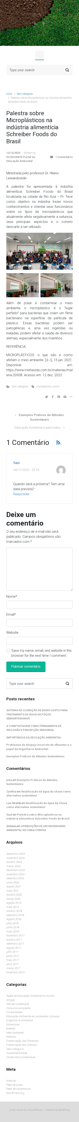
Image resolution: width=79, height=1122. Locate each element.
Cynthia (11, 791)
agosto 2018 (13, 919)
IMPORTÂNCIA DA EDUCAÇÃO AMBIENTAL (33, 737)
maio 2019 (12, 907)
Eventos (10, 1028)
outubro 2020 (14, 894)
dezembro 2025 (15, 853)
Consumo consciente (18, 1008)
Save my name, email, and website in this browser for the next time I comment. (41, 653)
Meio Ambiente (15, 1032)
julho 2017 (12, 951)
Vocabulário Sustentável (20, 1057)
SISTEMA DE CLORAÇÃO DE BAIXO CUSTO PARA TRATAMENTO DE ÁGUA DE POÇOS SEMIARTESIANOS (37, 714)
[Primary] (39, 55)
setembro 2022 (15, 878)
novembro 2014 (15, 972)
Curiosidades (14, 1012)
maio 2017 (12, 960)
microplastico (44, 386)
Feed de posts (14, 1084)
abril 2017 (12, 964)
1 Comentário (64, 157)
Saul (16, 463)
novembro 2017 (15, 935)
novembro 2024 (15, 858)
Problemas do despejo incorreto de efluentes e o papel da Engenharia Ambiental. (38, 747)
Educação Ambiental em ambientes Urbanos (33, 1016)
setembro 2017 (15, 943)
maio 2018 (12, 931)
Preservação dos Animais (21, 1044)
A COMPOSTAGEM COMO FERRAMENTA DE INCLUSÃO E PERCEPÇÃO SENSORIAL (33, 728)
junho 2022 (12, 882)
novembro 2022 (15, 874)
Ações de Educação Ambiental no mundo (30, 995)
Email (11, 615)
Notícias (11, 1036)
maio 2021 (12, 890)
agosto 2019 (13, 902)
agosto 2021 (13, 886)
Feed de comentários (18, 1088)
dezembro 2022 (15, 870)
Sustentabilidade (16, 1053)
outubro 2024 (14, 861)
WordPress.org (15, 1093)
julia (9, 780)
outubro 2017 (14, 939)
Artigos (10, 1000)
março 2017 (13, 968)
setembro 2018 (15, 915)
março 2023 (13, 866)
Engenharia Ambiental (19, 1020)
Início (9, 93)
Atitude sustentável (17, 1004)
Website (12, 633)
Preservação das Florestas (22, 1040)
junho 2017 (12, 956)
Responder (21, 494)
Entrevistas (13, 1024)
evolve (12, 1110)
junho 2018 (12, 927)
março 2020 (13, 898)
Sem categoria (25, 93)
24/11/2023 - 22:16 (26, 470)
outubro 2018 (14, 911)
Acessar (11, 1080)
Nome (11, 596)
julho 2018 (12, 923)
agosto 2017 (13, 947)
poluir (56, 386)
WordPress (64, 1110)
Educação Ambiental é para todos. (38, 427)
